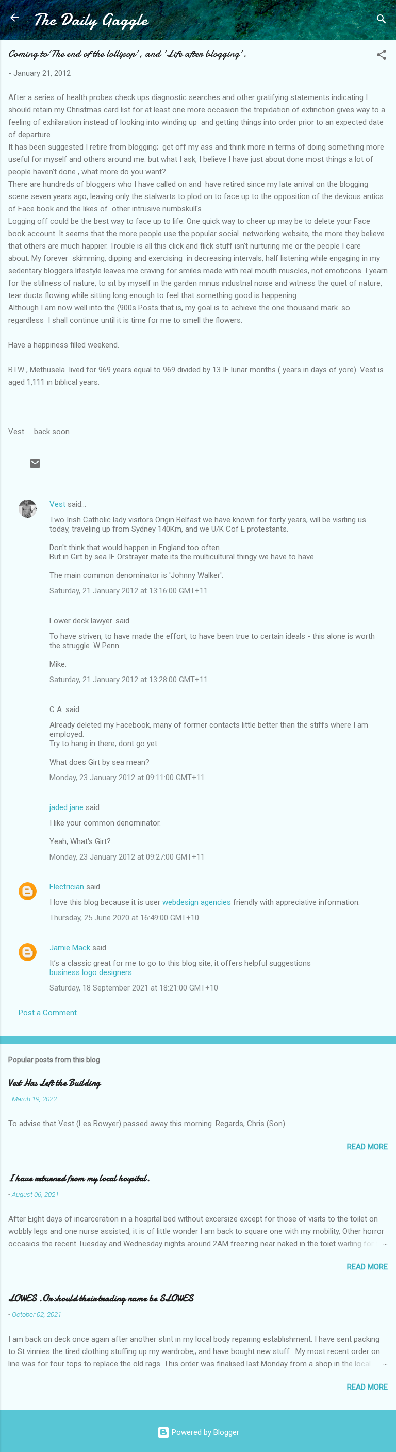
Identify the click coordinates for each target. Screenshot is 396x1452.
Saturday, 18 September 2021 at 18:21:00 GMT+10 (134, 988)
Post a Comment (48, 1012)
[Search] (381, 21)
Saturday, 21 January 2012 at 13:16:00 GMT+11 (129, 591)
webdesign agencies (196, 902)
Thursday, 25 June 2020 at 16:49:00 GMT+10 (124, 917)
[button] (381, 56)
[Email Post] (35, 467)
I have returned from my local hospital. (79, 1178)
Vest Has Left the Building (54, 1083)
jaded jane (67, 807)
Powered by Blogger (204, 1432)
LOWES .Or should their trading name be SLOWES (100, 1298)
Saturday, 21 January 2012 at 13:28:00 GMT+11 (129, 679)
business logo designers (91, 972)
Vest (57, 504)
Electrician (67, 887)
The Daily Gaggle (90, 19)
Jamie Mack (70, 947)
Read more (367, 1146)
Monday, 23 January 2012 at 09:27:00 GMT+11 (127, 857)
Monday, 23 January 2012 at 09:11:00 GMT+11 (127, 777)
